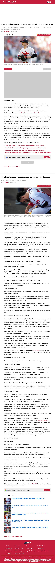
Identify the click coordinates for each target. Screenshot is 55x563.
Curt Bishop (6, 31)
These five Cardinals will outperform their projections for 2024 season (24, 145)
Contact (28, 546)
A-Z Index (8, 553)
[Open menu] (3, 2)
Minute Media (8, 556)
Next (47, 69)
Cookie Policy (18, 551)
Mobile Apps (9, 548)
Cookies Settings (19, 553)
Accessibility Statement (43, 551)
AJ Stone (5, 182)
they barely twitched (43, 420)
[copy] (12, 35)
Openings (17, 546)
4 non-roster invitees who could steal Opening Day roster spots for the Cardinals (28, 152)
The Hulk (34, 484)
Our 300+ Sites (41, 546)
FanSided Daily (19, 548)
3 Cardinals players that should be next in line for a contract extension (25, 150)
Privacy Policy (40, 548)
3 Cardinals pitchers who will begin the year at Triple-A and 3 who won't (25, 148)
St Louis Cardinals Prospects (15, 536)
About (7, 546)
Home (5, 166)
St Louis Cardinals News (14, 166)
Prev (8, 69)
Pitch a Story (29, 548)
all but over (36, 350)
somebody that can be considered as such (28, 113)
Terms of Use (9, 551)
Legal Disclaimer (30, 551)
